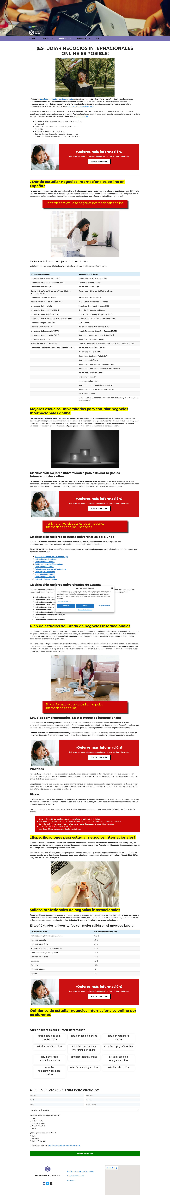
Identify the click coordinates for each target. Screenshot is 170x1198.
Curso (34, 1118)
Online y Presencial (39, 1141)
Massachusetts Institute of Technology (51, 557)
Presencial (35, 1138)
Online (34, 1136)
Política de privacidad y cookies (80, 1171)
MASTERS (82, 38)
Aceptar (66, 606)
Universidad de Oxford (44, 567)
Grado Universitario (39, 1126)
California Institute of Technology (49, 564)
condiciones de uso (73, 1145)
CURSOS (46, 38)
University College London (46, 579)
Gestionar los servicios (64, 601)
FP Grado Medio (37, 1121)
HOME (32, 38)
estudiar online (82, 116)
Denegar (85, 606)
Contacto (71, 1180)
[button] (112, 588)
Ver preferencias (104, 606)
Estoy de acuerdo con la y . (56, 1145)
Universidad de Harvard (45, 562)
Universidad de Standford (45, 559)
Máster (34, 1128)
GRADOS (63, 38)
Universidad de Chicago (45, 577)
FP (97, 38)
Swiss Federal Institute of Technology (50, 569)
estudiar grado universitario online (80, 106)
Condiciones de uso (75, 1176)
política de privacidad (57, 1145)
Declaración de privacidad (85, 610)
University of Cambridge (45, 572)
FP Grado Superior (38, 1123)
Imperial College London (45, 574)
